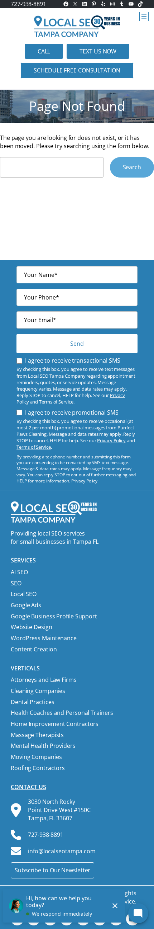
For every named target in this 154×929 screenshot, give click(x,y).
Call (44, 51)
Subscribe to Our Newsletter (52, 870)
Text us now (98, 51)
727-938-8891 (28, 4)
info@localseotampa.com (62, 851)
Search (132, 167)
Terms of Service (56, 402)
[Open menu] (144, 16)
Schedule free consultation (77, 70)
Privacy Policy (111, 440)
